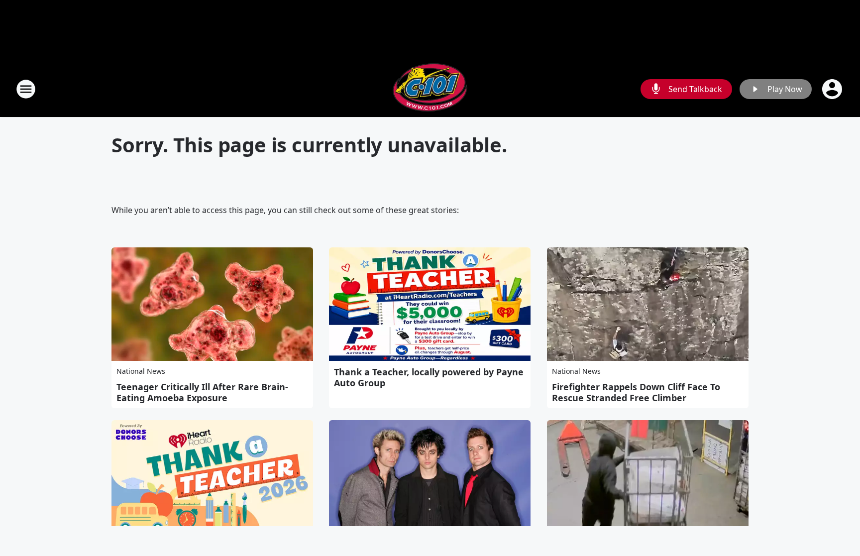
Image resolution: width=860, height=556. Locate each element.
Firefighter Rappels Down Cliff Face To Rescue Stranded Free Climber (636, 392)
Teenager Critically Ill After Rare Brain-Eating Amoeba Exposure (202, 392)
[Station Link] (430, 89)
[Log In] (833, 89)
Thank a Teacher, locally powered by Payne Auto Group (429, 377)
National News (140, 371)
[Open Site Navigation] (26, 89)
